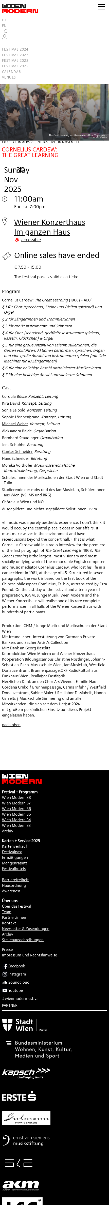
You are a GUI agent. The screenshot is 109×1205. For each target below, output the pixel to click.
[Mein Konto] (4, 38)
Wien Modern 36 (16, 809)
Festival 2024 (15, 49)
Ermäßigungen (15, 857)
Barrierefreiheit (15, 880)
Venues (9, 77)
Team (6, 912)
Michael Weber (15, 424)
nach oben (11, 725)
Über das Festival (16, 906)
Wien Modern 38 (16, 797)
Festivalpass (12, 852)
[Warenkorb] (6, 44)
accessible (31, 239)
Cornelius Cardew (17, 300)
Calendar (11, 71)
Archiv (7, 831)
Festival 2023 (15, 54)
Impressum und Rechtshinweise (29, 955)
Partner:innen (14, 917)
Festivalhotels (14, 869)
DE (4, 20)
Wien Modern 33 (16, 825)
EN (4, 25)
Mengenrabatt (14, 863)
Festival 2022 (15, 60)
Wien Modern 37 (16, 803)
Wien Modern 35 (16, 814)
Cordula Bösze (14, 396)
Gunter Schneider (17, 451)
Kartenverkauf (14, 846)
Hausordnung (14, 885)
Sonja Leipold (13, 410)
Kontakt (9, 923)
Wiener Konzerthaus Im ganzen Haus (49, 227)
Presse (7, 949)
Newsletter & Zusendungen (25, 929)
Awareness (11, 891)
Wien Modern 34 (16, 820)
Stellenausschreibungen (23, 940)
